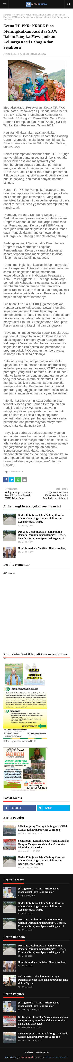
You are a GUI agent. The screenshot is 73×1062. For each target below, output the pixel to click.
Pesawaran (18, 15)
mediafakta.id (12, 54)
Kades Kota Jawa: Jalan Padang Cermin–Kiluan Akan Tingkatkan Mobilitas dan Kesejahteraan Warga (41, 518)
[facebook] (19, 808)
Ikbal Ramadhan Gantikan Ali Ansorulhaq (42, 548)
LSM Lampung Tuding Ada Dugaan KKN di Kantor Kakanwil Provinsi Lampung (43, 828)
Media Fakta (10, 1057)
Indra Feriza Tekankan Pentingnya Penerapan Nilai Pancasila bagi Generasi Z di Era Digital (43, 980)
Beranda (7, 15)
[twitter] (53, 808)
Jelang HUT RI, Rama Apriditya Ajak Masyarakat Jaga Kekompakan (38, 890)
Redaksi (29, 1052)
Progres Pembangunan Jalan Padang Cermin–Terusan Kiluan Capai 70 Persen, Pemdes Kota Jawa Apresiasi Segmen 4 (42, 535)
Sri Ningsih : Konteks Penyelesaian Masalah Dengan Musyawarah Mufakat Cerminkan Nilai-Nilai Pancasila (43, 844)
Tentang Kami (42, 1052)
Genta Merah (27, 1057)
